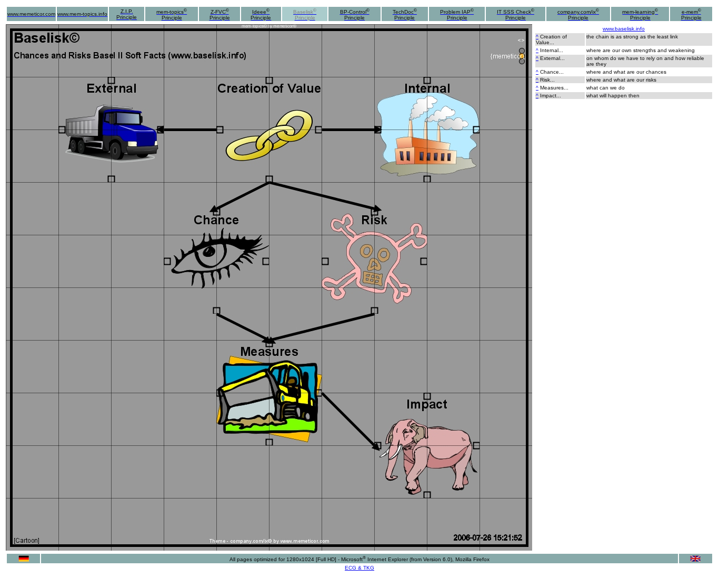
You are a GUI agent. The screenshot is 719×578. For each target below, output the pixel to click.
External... (552, 58)
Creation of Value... (551, 39)
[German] (23, 559)
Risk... (547, 80)
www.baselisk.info (624, 29)
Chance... (552, 72)
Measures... (554, 88)
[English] (695, 559)
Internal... (551, 50)
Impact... (550, 95)
